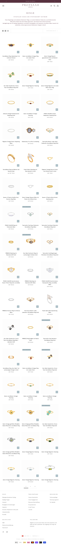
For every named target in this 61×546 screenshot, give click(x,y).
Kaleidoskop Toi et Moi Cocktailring (30, 141)
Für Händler (52, 502)
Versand (4, 502)
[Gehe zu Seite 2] (35, 486)
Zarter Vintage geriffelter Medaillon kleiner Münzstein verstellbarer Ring (11, 424)
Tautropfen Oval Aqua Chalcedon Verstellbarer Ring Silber (30, 226)
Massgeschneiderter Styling (9, 497)
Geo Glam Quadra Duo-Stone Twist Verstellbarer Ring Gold (11, 86)
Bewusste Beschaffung (34, 502)
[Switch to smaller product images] (5, 31)
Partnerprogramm (54, 499)
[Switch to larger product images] (3, 31)
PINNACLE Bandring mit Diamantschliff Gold (11, 254)
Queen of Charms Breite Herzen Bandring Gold (50, 198)
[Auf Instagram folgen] (7, 532)
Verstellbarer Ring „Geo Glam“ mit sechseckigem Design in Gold (11, 369)
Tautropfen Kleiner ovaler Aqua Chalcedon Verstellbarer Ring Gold (49, 142)
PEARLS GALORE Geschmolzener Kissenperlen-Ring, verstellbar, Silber (50, 282)
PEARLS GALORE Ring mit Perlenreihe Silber (11, 226)
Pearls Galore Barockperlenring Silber (49, 311)
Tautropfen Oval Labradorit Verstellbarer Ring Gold (49, 339)
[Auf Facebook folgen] (3, 532)
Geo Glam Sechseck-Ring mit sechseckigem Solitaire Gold (30, 254)
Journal (30, 509)
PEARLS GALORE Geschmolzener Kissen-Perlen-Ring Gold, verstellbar (11, 281)
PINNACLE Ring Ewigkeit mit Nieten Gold (30, 339)
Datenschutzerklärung (7, 525)
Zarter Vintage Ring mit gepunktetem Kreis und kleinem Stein (50, 57)
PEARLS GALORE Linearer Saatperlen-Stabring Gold (49, 114)
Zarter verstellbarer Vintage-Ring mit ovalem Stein (30, 56)
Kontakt (4, 514)
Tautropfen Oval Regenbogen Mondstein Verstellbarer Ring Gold (50, 254)
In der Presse (31, 507)
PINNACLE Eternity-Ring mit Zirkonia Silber (11, 311)
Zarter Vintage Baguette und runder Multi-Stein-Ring (50, 86)
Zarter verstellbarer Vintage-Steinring (30, 114)
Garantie (4, 507)
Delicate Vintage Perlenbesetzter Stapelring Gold (11, 114)
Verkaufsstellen (6, 512)
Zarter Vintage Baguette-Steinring (30, 85)
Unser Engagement (33, 499)
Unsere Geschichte (33, 497)
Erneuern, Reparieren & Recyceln (10, 509)
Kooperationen (32, 504)
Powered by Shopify (38, 539)
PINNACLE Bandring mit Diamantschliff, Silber (30, 281)
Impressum (5, 527)
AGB (3, 522)
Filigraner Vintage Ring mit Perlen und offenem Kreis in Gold (50, 170)
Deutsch (35, 535)
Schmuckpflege (53, 497)
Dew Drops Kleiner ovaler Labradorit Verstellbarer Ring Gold (30, 311)
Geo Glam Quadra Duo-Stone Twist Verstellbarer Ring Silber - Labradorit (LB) (11, 340)
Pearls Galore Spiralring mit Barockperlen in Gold (30, 170)
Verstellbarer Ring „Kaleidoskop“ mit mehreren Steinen (11, 56)
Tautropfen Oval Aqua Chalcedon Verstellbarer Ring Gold (50, 226)
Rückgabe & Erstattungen (8, 504)
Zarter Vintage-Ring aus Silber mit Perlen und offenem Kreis (30, 198)
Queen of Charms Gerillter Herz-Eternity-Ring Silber (11, 198)
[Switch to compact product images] (8, 31)
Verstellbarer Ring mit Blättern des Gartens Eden (11, 170)
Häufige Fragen (6, 499)
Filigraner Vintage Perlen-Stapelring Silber (11, 142)
